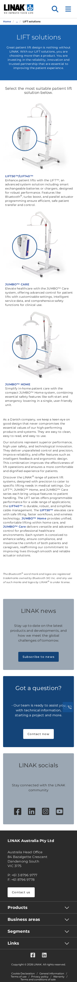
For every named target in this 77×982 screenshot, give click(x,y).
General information (51, 973)
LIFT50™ (46, 510)
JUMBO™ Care (14, 526)
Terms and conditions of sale (38, 979)
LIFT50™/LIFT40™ (19, 176)
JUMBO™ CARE (17, 284)
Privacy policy (39, 976)
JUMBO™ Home (34, 518)
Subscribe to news (38, 657)
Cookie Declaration (23, 973)
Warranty (58, 976)
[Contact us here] (68, 707)
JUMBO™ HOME (17, 384)
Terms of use (18, 976)
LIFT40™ (16, 506)
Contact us (21, 892)
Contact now (38, 734)
